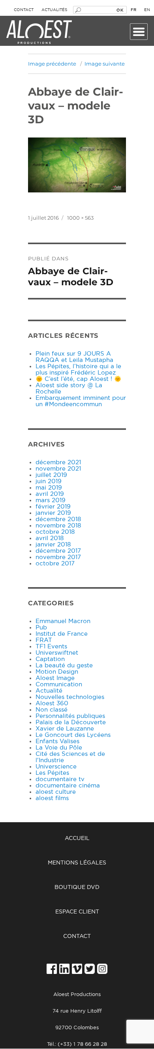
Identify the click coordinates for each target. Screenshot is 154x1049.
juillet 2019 (51, 475)
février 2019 (53, 507)
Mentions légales (77, 863)
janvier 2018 (53, 545)
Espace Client (77, 912)
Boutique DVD (77, 887)
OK (119, 9)
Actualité (49, 691)
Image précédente (52, 63)
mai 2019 (49, 488)
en (147, 10)
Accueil (77, 838)
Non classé (52, 710)
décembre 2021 (58, 462)
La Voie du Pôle (59, 748)
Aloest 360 (52, 703)
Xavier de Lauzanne (65, 729)
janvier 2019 (53, 513)
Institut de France (62, 634)
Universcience (56, 767)
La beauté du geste (64, 666)
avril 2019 (50, 494)
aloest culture (56, 792)
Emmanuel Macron (63, 621)
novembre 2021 (58, 469)
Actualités (54, 10)
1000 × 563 (80, 218)
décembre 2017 (58, 551)
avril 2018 (50, 538)
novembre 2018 (58, 526)
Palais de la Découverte (71, 722)
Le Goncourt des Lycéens (73, 735)
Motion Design (57, 672)
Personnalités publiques (70, 716)
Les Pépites (52, 773)
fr (133, 10)
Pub (41, 628)
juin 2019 (49, 481)
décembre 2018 (58, 519)
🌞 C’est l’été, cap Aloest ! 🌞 (78, 379)
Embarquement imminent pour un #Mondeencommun (81, 401)
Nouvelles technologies (70, 697)
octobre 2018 (55, 532)
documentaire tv (60, 779)
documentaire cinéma (68, 786)
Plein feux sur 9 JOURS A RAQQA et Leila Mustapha (74, 357)
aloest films (52, 798)
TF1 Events (51, 647)
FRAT (44, 640)
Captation (50, 659)
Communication (59, 684)
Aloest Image (55, 678)
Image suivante (105, 63)
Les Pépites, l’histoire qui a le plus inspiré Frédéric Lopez (78, 369)
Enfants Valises (57, 741)
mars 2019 (51, 500)
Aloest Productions (39, 32)
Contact (24, 10)
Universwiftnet (57, 653)
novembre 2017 (58, 557)
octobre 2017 (55, 564)
